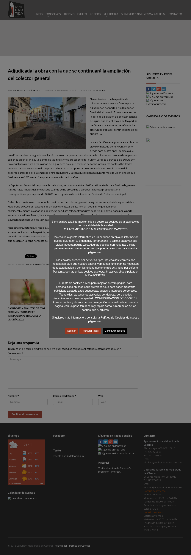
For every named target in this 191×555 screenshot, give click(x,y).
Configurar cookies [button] (115, 330)
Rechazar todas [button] (90, 330)
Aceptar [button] (71, 330)
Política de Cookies (113, 317)
